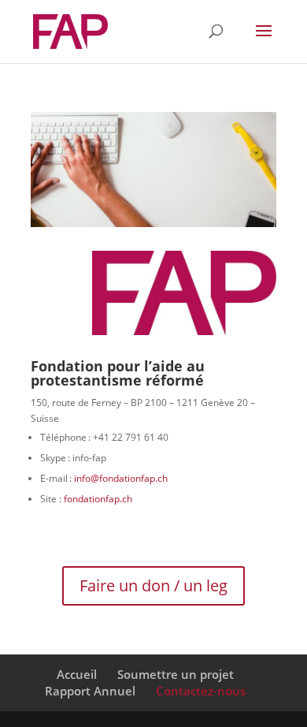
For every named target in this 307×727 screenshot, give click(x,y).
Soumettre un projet (175, 674)
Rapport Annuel (90, 691)
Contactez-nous (201, 691)
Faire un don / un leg (153, 585)
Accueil (77, 674)
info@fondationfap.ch (121, 478)
